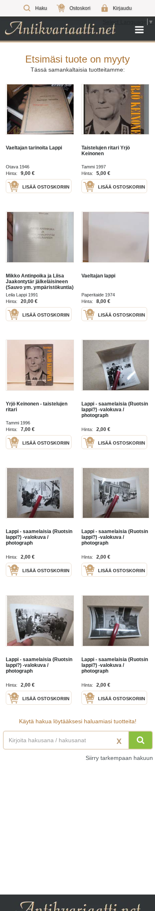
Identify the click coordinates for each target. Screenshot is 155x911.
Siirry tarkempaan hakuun (119, 758)
